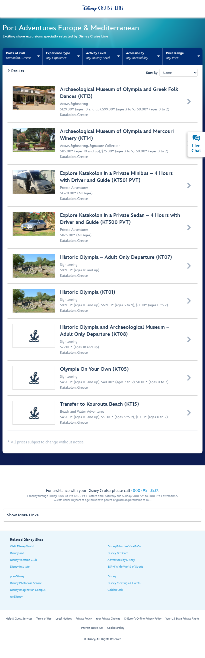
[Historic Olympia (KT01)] (102, 301)
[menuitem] (196, 138)
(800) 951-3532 (144, 490)
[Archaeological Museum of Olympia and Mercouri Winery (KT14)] (102, 143)
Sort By (152, 73)
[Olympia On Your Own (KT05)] (102, 378)
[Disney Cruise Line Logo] (102, 8)
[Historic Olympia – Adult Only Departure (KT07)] (102, 266)
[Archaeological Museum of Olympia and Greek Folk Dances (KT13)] (102, 101)
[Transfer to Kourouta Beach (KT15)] (102, 413)
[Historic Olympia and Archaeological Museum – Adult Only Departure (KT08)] (102, 339)
